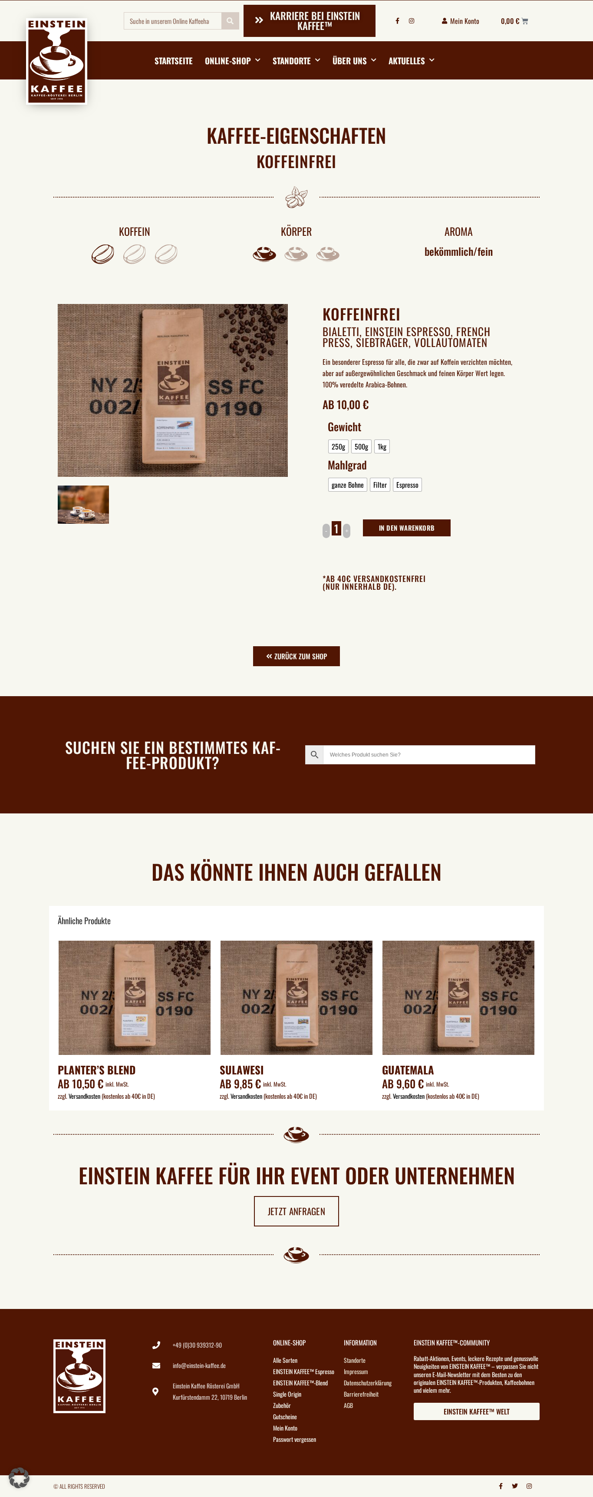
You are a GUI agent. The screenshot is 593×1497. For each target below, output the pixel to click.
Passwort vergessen (294, 1439)
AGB (348, 1405)
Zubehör (282, 1405)
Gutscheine (285, 1416)
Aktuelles (407, 60)
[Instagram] (411, 21)
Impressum (356, 1371)
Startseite (174, 60)
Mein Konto (285, 1427)
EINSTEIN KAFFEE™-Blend (300, 1382)
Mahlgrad (347, 464)
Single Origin (287, 1393)
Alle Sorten (285, 1360)
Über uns (350, 60)
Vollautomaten (451, 342)
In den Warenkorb (407, 527)
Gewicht (344, 426)
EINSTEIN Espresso (408, 331)
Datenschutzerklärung (368, 1382)
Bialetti (341, 331)
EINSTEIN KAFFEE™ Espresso (303, 1371)
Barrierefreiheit (361, 1393)
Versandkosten (84, 1095)
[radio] (338, 446)
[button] (19, 1478)
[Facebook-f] (397, 21)
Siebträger (382, 342)
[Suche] (230, 21)
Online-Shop (228, 60)
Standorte (292, 60)
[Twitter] (515, 1486)
